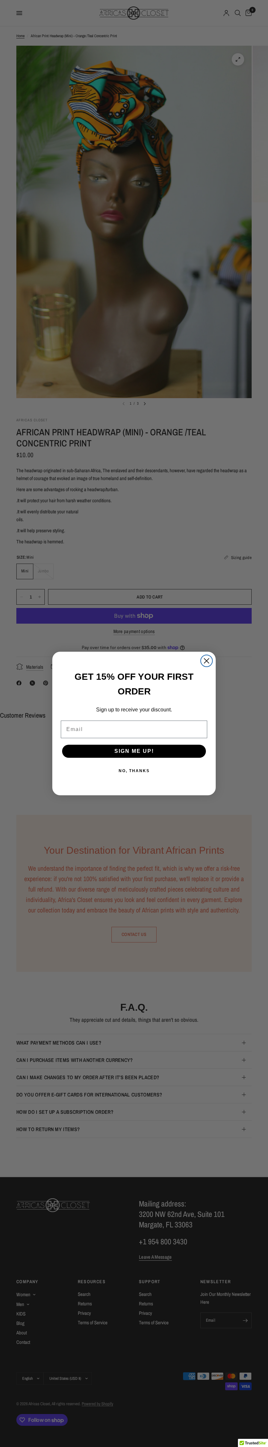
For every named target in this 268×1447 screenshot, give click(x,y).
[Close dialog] (206, 661)
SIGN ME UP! (134, 751)
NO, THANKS (134, 771)
